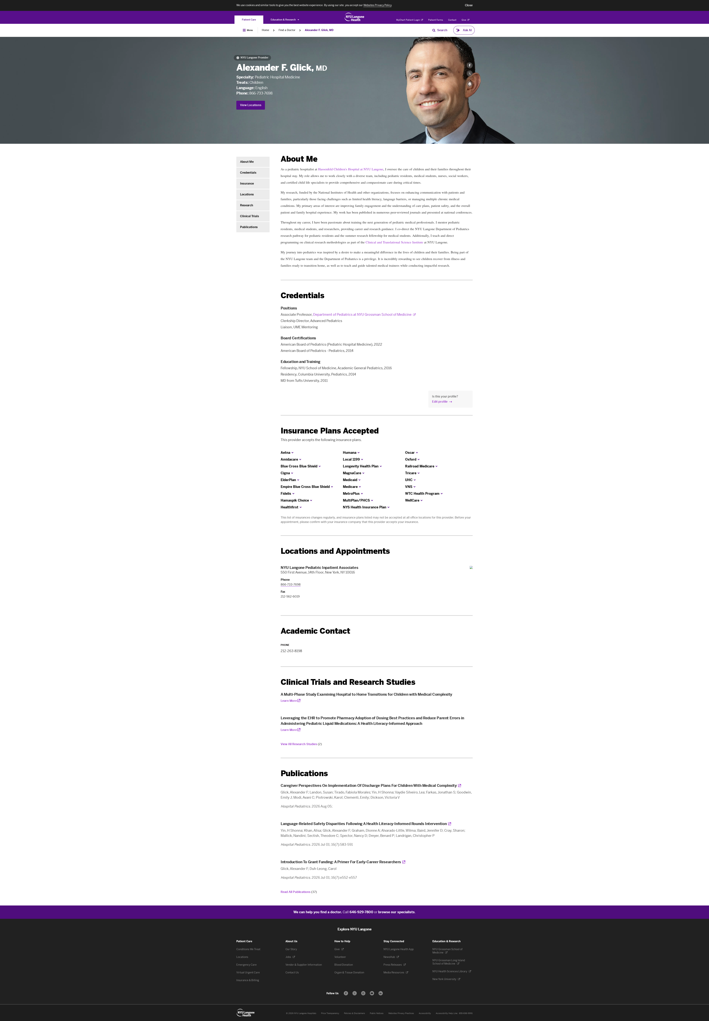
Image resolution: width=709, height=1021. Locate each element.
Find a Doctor (287, 30)
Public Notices (376, 1013)
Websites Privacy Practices (401, 1013)
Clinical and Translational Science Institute (394, 242)
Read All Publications (299, 892)
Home (265, 30)
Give (464, 20)
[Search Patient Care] (434, 30)
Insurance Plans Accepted (330, 430)
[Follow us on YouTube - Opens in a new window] (372, 993)
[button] (469, 5)
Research (246, 205)
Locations (247, 194)
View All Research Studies (301, 744)
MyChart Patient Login (408, 20)
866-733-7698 (260, 93)
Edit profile (440, 401)
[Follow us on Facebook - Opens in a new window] (346, 993)
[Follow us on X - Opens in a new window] (354, 993)
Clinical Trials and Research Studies (348, 682)
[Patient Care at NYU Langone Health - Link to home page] (354, 17)
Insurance (247, 183)
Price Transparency (330, 1013)
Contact (452, 20)
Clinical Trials (249, 216)
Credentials (248, 172)
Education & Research (283, 19)
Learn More (289, 701)
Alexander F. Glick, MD (319, 30)
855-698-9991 (466, 1013)
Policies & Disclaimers (354, 1013)
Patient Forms (435, 20)
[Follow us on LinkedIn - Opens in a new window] (381, 993)
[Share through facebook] (470, 65)
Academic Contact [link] (315, 631)
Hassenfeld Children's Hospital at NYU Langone (350, 169)
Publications (249, 227)
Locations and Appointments (335, 551)
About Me (247, 161)
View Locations (250, 105)
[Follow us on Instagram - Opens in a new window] (363, 993)
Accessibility (425, 1013)
